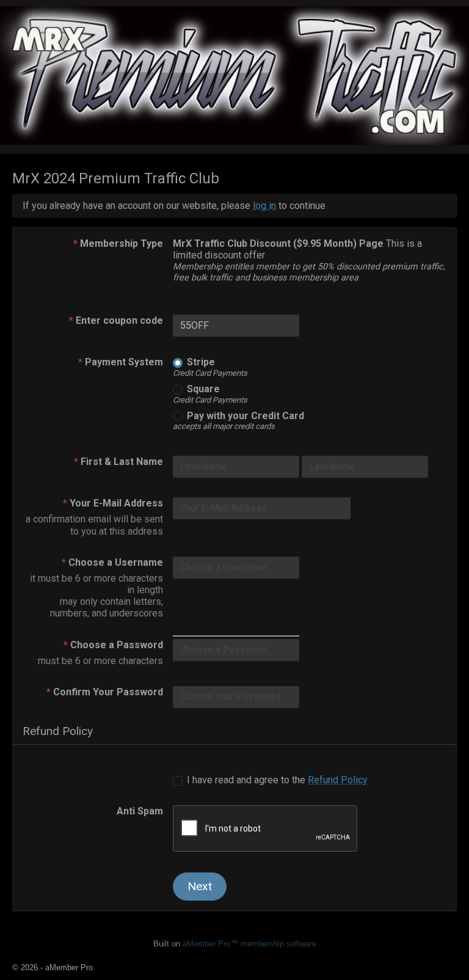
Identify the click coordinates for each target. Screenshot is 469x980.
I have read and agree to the (276, 780)
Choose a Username (112, 562)
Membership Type (118, 243)
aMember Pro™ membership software (249, 943)
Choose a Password (113, 645)
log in (264, 205)
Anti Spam (140, 811)
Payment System (120, 362)
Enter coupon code (116, 320)
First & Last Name (118, 461)
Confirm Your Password (104, 692)
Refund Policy (338, 780)
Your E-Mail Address (113, 503)
